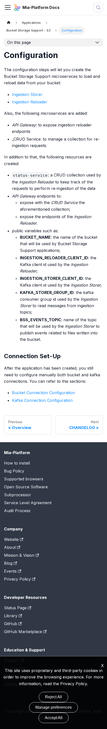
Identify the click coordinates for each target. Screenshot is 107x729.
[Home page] (8, 23)
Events (10, 571)
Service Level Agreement (28, 502)
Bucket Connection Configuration (43, 392)
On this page (19, 42)
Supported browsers (23, 478)
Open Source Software (26, 486)
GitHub (10, 623)
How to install (17, 463)
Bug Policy (14, 470)
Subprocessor (17, 494)
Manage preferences (53, 707)
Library (10, 615)
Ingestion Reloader (29, 101)
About (10, 547)
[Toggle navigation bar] (7, 7)
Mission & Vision (19, 555)
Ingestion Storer (27, 94)
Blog (8, 563)
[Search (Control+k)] (98, 7)
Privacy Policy (73, 683)
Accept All (53, 718)
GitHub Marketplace (23, 631)
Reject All (53, 697)
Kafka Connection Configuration (42, 400)
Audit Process (17, 510)
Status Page (15, 607)
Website (11, 539)
